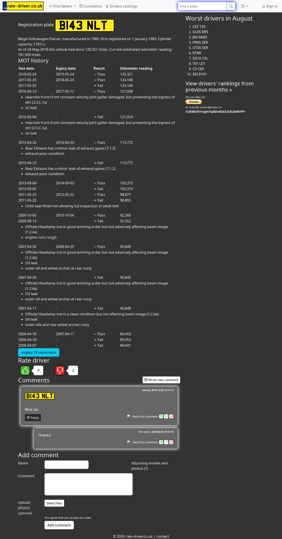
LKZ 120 (199, 26)
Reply (34, 417)
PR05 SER (200, 42)
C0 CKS (198, 68)
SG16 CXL (200, 58)
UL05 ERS (200, 31)
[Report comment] (128, 416)
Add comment (59, 525)
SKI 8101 (200, 74)
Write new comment (163, 380)
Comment (26, 475)
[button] (244, 6)
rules (88, 518)
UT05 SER (200, 47)
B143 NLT (39, 396)
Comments (92, 6)
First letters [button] (62, 6)
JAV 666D (200, 37)
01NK (197, 53)
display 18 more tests (38, 352)
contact (162, 536)
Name (23, 463)
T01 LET (199, 63)
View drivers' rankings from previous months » (220, 86)
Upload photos (25, 507)
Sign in (271, 6)
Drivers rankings (123, 6)
